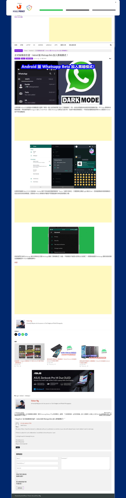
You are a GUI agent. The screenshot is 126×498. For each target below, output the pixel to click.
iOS (34, 45)
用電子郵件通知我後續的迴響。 (21, 475)
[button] (51, 10)
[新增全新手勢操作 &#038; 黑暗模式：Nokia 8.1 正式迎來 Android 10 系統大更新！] (95, 351)
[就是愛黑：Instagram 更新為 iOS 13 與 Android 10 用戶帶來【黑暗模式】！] (29, 351)
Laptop (28, 45)
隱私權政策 (72, 45)
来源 (15, 262)
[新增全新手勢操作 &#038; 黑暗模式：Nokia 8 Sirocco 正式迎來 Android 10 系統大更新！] (62, 350)
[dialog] (63, 7)
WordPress (24, 496)
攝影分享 (63, 45)
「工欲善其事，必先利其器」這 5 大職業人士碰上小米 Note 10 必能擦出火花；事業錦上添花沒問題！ (87, 415)
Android (40, 45)
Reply (18, 447)
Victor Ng (37, 58)
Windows (49, 45)
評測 (21, 45)
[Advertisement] (80, 30)
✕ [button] (115, 2)
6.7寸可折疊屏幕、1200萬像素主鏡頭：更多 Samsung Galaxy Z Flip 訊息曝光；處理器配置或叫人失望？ (38, 415)
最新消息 (29, 58)
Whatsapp (27, 395)
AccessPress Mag (36, 496)
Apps (56, 45)
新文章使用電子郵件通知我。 (21, 483)
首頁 (15, 45)
